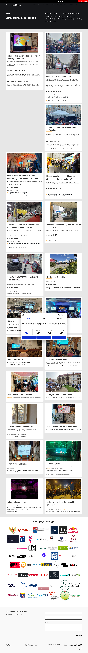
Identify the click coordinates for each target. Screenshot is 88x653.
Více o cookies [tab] (59, 318)
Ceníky (65, 4)
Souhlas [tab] (28, 318)
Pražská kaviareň (62, 509)
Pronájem (48, 4)
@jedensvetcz (25, 466)
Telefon (46, 618)
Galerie (76, 4)
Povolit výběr (44, 337)
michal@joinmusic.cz (10, 1)
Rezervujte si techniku (82, 1)
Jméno (46, 611)
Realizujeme (59, 4)
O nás (38, 4)
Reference (71, 4)
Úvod (34, 4)
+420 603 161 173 (17, 1)
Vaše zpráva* (46, 622)
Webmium (46, 652)
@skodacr (48, 468)
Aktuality (42, 4)
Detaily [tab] (44, 318)
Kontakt (80, 4)
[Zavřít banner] (65, 315)
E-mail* (46, 614)
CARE (20, 63)
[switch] (38, 333)
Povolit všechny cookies (58, 337)
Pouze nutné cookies (29, 337)
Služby (53, 4)
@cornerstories (9, 397)
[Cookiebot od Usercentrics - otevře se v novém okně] (58, 315)
